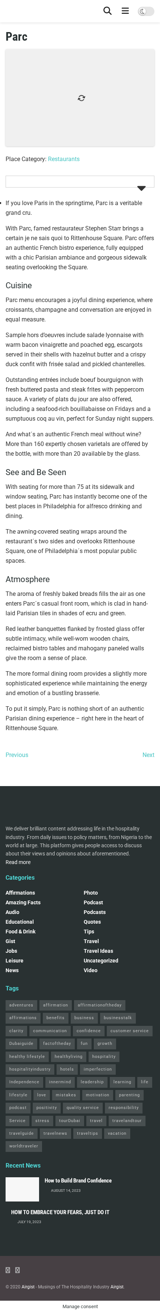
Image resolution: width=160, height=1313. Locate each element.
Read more (18, 862)
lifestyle (18, 1095)
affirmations (23, 1017)
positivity (46, 1107)
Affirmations (20, 893)
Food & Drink (20, 932)
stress (42, 1120)
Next (148, 754)
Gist (10, 941)
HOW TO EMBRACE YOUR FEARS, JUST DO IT (60, 1212)
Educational (20, 922)
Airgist (28, 1287)
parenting (129, 1095)
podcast (93, 902)
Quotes (92, 922)
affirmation (55, 1005)
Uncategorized (101, 961)
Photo (91, 893)
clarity (16, 1030)
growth (104, 1043)
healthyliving (69, 1056)
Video (90, 970)
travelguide (21, 1133)
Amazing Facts (23, 902)
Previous (17, 754)
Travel (91, 941)
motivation (97, 1095)
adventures (21, 1005)
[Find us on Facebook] (8, 1270)
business (84, 1017)
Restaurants (64, 159)
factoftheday (57, 1043)
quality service (83, 1107)
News (12, 970)
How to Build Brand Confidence (78, 1180)
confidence (89, 1030)
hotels (67, 1069)
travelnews (55, 1133)
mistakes (66, 1095)
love (41, 1095)
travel (96, 1120)
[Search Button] (107, 11)
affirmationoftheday (100, 1005)
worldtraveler (23, 1146)
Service (17, 1120)
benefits (56, 1017)
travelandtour (127, 1120)
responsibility (124, 1107)
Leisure (14, 961)
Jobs (11, 951)
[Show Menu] (125, 11)
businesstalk (118, 1017)
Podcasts (95, 912)
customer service (130, 1030)
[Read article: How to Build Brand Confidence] (22, 1189)
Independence (24, 1082)
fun (84, 1043)
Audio (12, 912)
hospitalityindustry (30, 1069)
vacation (117, 1133)
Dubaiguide (21, 1043)
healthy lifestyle (27, 1056)
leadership (92, 1082)
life (144, 1082)
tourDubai (69, 1120)
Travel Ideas (98, 951)
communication (50, 1030)
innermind (60, 1082)
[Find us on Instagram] (17, 1270)
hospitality (104, 1056)
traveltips (87, 1133)
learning (122, 1082)
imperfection (98, 1069)
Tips (89, 932)
